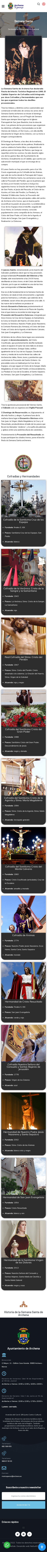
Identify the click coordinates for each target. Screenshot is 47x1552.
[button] (24, 1527)
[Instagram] (29, 1534)
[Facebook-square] (23, 1534)
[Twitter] (17, 1534)
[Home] (23, 1336)
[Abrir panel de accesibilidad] (42, 1547)
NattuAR (34, 1546)
